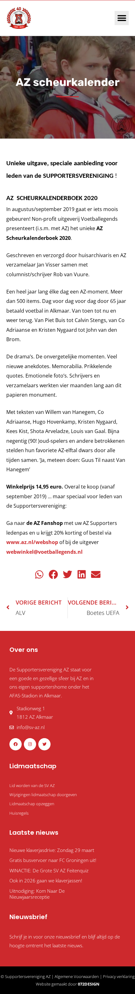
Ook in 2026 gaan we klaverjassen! (45, 880)
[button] (122, 18)
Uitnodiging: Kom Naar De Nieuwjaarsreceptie (37, 894)
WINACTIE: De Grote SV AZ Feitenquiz (49, 870)
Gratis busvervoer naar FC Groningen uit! (52, 860)
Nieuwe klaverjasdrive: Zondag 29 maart (51, 850)
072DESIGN (89, 984)
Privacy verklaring (119, 976)
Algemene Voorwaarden (77, 976)
